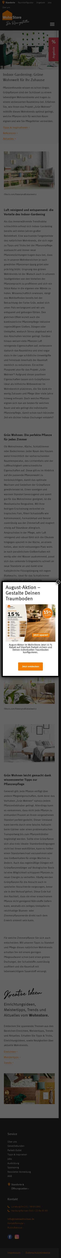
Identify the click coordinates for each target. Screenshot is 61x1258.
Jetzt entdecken (30, 666)
